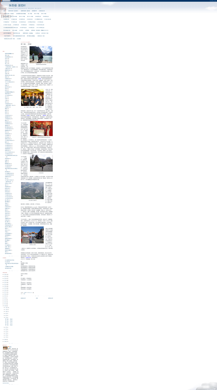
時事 (6, 85)
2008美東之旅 (46, 16)
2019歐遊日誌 (31, 24)
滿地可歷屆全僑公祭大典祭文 (11, 168)
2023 (5, 280)
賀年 (6, 216)
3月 (6, 333)
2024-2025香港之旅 (40, 27)
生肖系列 (21, 30)
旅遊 (24, 293)
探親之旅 (7, 215)
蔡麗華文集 (7, 70)
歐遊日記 (7, 190)
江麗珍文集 (7, 68)
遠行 (6, 185)
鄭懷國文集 (7, 163)
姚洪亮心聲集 (8, 226)
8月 (6, 315)
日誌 (6, 60)
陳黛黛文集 (7, 130)
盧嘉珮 (6, 205)
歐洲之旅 (7, 188)
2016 (5, 294)
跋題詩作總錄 (8, 250)
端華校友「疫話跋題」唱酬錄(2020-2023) (39, 30)
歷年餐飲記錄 (8, 127)
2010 (5, 305)
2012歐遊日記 (6, 22)
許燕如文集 (7, 206)
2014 (5, 298)
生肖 (6, 113)
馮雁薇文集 (7, 218)
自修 (6, 73)
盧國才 (10, 346)
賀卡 (6, 178)
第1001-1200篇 (22, 16)
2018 (5, 290)
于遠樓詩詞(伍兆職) (9, 266)
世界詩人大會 (8, 183)
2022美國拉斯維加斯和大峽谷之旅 (10, 27)
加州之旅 (7, 211)
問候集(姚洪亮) (8, 225)
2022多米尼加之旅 (40, 24)
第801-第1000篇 (14, 16)
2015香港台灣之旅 (31, 22)
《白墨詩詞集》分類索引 (8, 13)
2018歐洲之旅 (16, 24)
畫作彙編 (7, 201)
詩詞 (6, 58)
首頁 (4, 10)
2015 (5, 296)
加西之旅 (7, 213)
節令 (6, 97)
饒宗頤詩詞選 (8, 253)
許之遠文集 (7, 261)
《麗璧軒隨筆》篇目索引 (13, 10)
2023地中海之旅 (23, 27)
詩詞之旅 (7, 191)
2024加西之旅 (31, 27)
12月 (6, 307)
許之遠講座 (7, 245)
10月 (6, 311)
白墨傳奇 (27, 30)
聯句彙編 (7, 240)
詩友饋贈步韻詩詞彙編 (21, 13)
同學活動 (7, 158)
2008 (5, 341)
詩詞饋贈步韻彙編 (9, 92)
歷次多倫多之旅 (6, 30)
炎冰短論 (7, 137)
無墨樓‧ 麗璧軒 (17, 5)
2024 (5, 278)
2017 (5, 292)
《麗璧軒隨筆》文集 (9, 105)
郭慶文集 (7, 208)
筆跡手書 (7, 93)
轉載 (6, 108)
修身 (6, 110)
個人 (6, 63)
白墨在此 (7, 80)
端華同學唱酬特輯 (7, 33)
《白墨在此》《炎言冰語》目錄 (41, 33)
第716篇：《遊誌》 (9, 319)
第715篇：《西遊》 (9, 321)
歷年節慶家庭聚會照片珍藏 (19, 36)
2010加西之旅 (22, 19)
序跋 (6, 203)
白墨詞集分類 (42, 10)
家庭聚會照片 (8, 148)
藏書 (6, 241)
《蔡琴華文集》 (8, 181)
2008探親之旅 (6, 19)
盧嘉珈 (6, 125)
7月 (6, 317)
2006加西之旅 (38, 16)
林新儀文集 (7, 122)
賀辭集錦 (7, 248)
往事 (6, 98)
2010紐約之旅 (14, 19)
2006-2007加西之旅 (9, 152)
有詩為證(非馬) (8, 268)
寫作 (6, 102)
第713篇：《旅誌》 (9, 324)
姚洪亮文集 (7, 87)
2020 (5, 286)
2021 (5, 284)
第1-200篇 (30, 13)
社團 (6, 160)
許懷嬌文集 (7, 78)
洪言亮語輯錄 (8, 233)
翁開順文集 (7, 176)
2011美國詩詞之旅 (38, 19)
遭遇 (6, 161)
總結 (6, 120)
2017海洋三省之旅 (7, 24)
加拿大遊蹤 (14, 30)
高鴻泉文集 (7, 133)
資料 (6, 72)
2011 (5, 303)
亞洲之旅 (7, 220)
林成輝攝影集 (8, 57)
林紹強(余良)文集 (8, 75)
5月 (6, 329)
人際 (6, 100)
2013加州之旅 (14, 22)
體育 (6, 142)
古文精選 (19, 38)
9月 (6, 313)
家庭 (6, 77)
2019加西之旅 (24, 24)
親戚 (6, 243)
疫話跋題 (7, 171)
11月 (6, 309)
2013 (5, 300)
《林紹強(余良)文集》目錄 (9, 38)
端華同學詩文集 (16, 33)
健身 (6, 210)
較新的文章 (23, 298)
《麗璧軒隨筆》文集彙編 (27, 33)
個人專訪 (7, 200)
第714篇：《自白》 (9, 323)
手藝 (6, 231)
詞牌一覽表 (7, 246)
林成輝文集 (7, 186)
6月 (6, 327)
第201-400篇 (36, 13)
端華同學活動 (8, 238)
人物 (6, 83)
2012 (5, 302)
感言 (6, 55)
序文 (6, 132)
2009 (5, 339)
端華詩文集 (7, 138)
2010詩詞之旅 (29, 19)
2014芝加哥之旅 (22, 22)
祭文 (6, 236)
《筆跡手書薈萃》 (7, 36)
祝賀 (6, 88)
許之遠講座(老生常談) (9, 260)
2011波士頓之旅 (47, 19)
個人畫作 (7, 221)
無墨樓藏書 (7, 235)
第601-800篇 (5, 16)
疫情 (6, 112)
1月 (6, 337)
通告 (6, 251)
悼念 (6, 90)
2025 (5, 276)
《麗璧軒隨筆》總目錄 (25, 10)
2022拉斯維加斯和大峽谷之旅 (11, 155)
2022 (5, 282)
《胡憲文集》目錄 (40, 36)
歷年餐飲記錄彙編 (31, 36)
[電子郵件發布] (33, 292)
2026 (5, 274)
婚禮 (6, 228)
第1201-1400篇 (30, 16)
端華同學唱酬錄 (8, 53)
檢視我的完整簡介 (6, 383)
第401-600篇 (43, 13)
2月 (6, 335)
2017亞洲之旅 (40, 22)
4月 (6, 331)
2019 (5, 288)
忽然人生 (7, 230)
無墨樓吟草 (34, 10)
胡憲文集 (7, 150)
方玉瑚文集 (7, 167)
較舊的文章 (50, 298)
